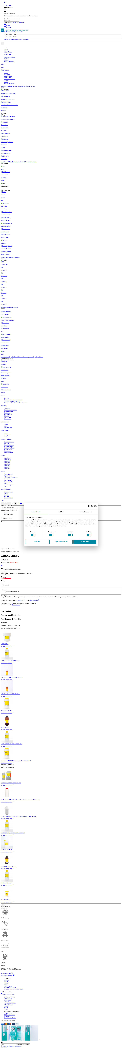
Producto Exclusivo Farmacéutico (13, 400)
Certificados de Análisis (11, 619)
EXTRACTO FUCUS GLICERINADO (11, 744)
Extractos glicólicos (9, 448)
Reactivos (6, 496)
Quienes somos (8, 998)
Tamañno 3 (7, 465)
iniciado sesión (35, 600)
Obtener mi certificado (7, 994)
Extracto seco (7, 451)
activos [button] (2, 395)
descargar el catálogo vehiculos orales (26, 161)
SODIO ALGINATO (6, 710)
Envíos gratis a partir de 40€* (17, 30)
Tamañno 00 (7, 459)
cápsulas (6, 58)
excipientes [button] (3, 405)
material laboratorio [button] (6, 489)
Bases (5, 426)
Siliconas (6, 416)
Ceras (5, 436)
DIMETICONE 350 (6, 883)
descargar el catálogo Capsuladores (34, 357)
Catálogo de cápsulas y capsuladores (10, 257)
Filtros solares (7, 419)
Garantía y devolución (10, 1018)
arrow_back (2, 518)
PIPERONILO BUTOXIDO (8, 866)
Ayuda (5, 984)
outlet (2, 64)
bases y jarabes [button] (4, 422)
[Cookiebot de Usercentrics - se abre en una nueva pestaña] (89, 506)
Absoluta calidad (8, 1004)
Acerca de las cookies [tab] (86, 511)
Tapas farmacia (8, 476)
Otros (5, 486)
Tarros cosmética (8, 482)
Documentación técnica (10, 615)
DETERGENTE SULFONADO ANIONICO (13, 833)
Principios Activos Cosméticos (12, 401)
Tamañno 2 (7, 464)
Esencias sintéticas (9, 445)
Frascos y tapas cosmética (10, 477)
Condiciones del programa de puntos (13, 989)
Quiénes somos (8, 39)
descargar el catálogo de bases (9, 161)
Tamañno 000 (7, 458)
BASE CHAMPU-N (6, 849)
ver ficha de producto (7, 646)
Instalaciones (15, 39)
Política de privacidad (9, 1015)
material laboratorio (9, 61)
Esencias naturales (9, 442)
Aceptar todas (85, 541)
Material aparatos (8, 492)
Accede (6, 981)
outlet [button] (2, 501)
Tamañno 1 (7, 462)
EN (2, 30)
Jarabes (6, 424)
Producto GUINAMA (10, 1003)
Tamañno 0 (7, 461)
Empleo (6, 1007)
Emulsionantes (8, 427)
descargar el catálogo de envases (9, 307)
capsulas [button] (3, 455)
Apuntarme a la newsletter (23, 1044)
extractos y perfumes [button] (6, 439)
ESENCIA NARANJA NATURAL (10, 694)
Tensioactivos (7, 417)
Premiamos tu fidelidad (10, 987)
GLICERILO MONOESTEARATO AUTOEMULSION (16, 760)
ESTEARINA (4, 644)
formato (4, 590)
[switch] (51, 535)
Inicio (5, 513)
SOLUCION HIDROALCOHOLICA (11, 783)
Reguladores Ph (8, 414)
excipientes (7, 51)
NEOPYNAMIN (5, 899)
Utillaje (6, 493)
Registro (6, 983)
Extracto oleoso (8, 449)
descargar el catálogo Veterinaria (26, 86)
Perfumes (6, 443)
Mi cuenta (6, 980)
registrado (21, 600)
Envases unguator (8, 485)
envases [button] (3, 471)
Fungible (6, 495)
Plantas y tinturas (8, 452)
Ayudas (6, 1009)
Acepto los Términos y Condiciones (12, 1046)
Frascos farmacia (8, 474)
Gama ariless (7, 479)
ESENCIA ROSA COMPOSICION (10, 660)
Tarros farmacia (8, 480)
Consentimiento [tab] (36, 511)
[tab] (61, 395)
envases (6, 60)
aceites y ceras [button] (4, 430)
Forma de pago (8, 986)
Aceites (6, 433)
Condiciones (25, 39)
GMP (20, 39)
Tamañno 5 (7, 468)
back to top (3, 1047)
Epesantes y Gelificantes (10, 410)
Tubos (5, 483)
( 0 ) (2, 565)
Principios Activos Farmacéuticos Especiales (15, 403)
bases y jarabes (8, 52)
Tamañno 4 (7, 467)
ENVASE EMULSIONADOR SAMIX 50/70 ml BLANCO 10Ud (18, 816)
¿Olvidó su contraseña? (18, 22)
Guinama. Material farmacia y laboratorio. (12, 31)
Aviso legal (7, 1016)
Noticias (6, 1006)
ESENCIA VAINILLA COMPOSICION (11, 677)
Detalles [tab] (61, 511)
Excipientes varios (9, 411)
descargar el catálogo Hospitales (9, 86)
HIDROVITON (5, 727)
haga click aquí (16, 605)
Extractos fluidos (8, 446)
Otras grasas (7, 435)
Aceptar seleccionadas (61, 541)
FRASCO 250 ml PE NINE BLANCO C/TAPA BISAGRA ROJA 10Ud (20, 799)
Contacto (6, 1001)
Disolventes (7, 413)
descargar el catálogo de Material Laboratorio (13, 357)
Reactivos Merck (8, 498)
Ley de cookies (8, 1013)
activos (6, 49)
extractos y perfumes (9, 57)
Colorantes (7, 408)
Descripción (6, 611)
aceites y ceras (7, 54)
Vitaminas (6, 398)
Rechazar (37, 541)
